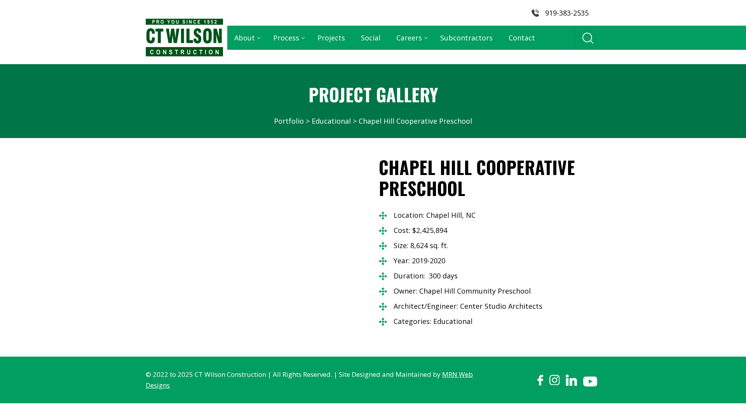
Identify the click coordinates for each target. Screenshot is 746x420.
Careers (409, 37)
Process (286, 37)
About (244, 37)
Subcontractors (466, 37)
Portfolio (289, 121)
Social (370, 37)
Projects (331, 37)
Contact (522, 37)
